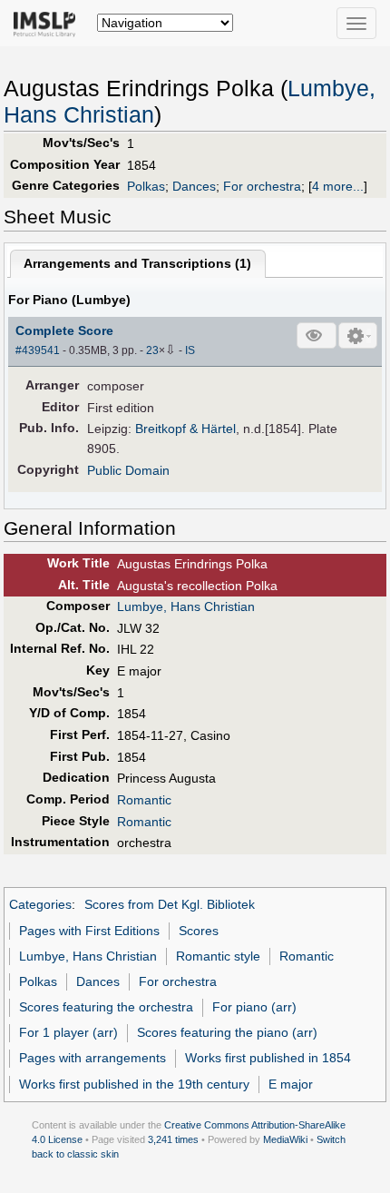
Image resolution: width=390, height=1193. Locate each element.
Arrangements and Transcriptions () (137, 263)
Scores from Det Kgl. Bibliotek (169, 904)
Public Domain (128, 470)
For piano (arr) (254, 1007)
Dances (194, 186)
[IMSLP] (48, 22)
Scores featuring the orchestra (106, 1007)
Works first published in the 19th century (134, 1084)
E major (290, 1084)
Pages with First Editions (89, 930)
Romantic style (218, 956)
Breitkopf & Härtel (185, 428)
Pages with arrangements (92, 1057)
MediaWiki (285, 1139)
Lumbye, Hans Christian (186, 606)
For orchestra (262, 186)
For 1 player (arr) (68, 1032)
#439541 (37, 350)
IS (190, 350)
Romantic (144, 800)
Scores (199, 930)
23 (152, 350)
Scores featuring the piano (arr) (227, 1032)
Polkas (146, 186)
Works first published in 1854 (268, 1057)
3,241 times (173, 1139)
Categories (40, 904)
